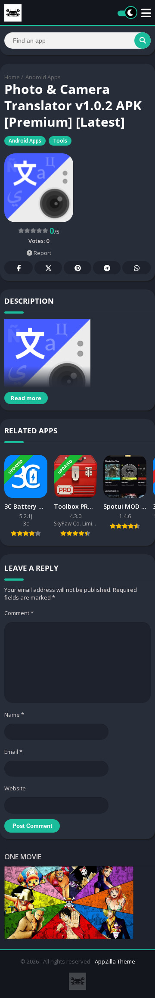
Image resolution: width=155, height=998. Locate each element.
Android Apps (43, 77)
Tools (60, 140)
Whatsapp (136, 267)
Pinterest (77, 267)
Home (12, 77)
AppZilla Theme (115, 961)
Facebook (18, 267)
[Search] (142, 40)
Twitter (48, 267)
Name (14, 714)
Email (13, 751)
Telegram (107, 267)
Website (15, 788)
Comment (19, 613)
